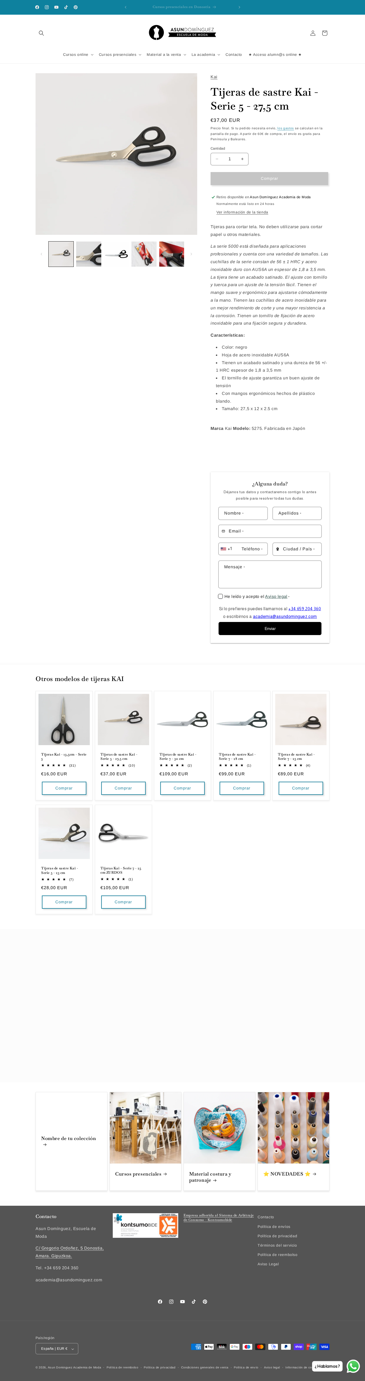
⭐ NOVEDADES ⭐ (287, 1174)
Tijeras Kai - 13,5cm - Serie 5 (64, 756)
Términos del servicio (277, 1245)
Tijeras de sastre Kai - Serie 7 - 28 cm (237, 756)
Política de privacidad (277, 1236)
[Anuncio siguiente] (239, 7)
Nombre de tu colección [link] (68, 1138)
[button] (41, 33)
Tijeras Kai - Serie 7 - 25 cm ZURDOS (120, 870)
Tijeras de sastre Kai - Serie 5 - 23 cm (59, 870)
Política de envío (246, 1367)
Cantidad (218, 148)
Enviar (270, 628)
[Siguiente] (191, 254)
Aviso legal (276, 596)
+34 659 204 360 (304, 608)
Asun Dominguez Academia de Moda (74, 1367)
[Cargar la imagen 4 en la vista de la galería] (143, 254)
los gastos (285, 128)
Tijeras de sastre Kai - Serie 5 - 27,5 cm (119, 756)
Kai (214, 77)
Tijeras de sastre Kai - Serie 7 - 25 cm (296, 756)
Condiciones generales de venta (204, 1367)
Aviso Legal (268, 1264)
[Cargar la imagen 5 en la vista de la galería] (171, 254)
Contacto (266, 1217)
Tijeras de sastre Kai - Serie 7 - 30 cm (178, 756)
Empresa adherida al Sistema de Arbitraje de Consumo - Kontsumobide (219, 1217)
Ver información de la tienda (242, 212)
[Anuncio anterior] (125, 7)
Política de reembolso (278, 1254)
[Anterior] (41, 254)
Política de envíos (274, 1226)
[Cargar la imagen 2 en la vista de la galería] (88, 254)
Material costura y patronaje (210, 1177)
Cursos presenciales (138, 1174)
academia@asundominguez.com (285, 616)
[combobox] (229, 549)
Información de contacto (303, 1367)
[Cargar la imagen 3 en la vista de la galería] (116, 254)
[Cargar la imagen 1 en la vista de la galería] (61, 254)
